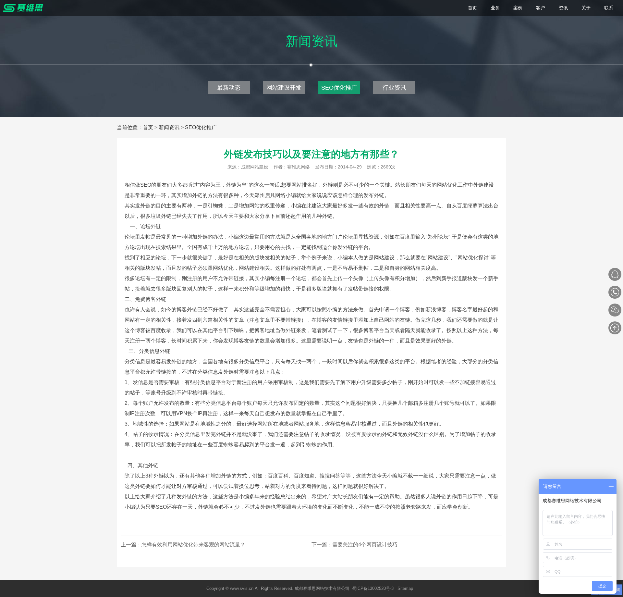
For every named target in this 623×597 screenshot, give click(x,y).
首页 (148, 127)
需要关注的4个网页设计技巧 (364, 544)
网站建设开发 (283, 87)
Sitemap (405, 588)
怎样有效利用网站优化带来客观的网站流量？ (193, 544)
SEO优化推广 (339, 87)
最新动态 (228, 87)
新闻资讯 (169, 127)
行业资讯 (394, 87)
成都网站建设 (254, 166)
